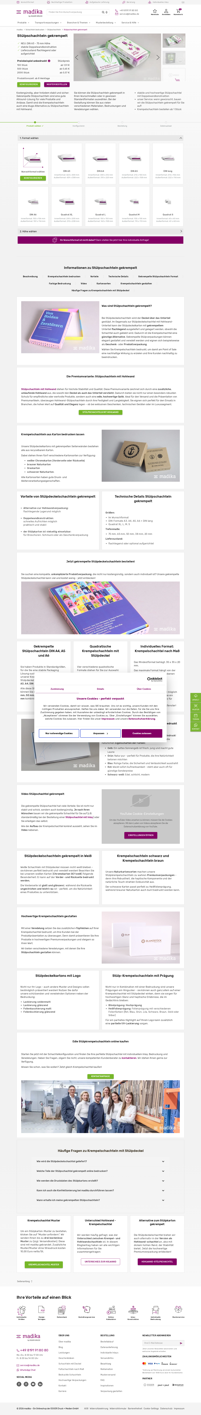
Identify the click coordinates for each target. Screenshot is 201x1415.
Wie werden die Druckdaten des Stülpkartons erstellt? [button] (67, 1180)
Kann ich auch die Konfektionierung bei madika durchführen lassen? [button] (75, 1190)
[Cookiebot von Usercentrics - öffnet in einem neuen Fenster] (149, 679)
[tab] (100, 1161)
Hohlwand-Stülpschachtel (157, 1262)
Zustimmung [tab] (57, 689)
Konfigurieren (29, 84)
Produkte (22, 22)
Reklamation (106, 1369)
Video (84, 283)
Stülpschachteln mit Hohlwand (38, 389)
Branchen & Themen (77, 22)
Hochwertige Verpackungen (72, 1380)
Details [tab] (100, 689)
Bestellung (107, 1335)
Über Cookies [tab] (144, 689)
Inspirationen (106, 1385)
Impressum (108, 719)
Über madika (65, 1341)
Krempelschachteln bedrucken (64, 276)
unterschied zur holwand (100, 1262)
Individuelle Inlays (109, 1352)
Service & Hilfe (129, 22)
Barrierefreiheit (135, 1408)
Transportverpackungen (47, 22)
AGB (86, 1408)
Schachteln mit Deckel (70, 1364)
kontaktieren (129, 1058)
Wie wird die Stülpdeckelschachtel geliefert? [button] (62, 1161)
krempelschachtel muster (44, 1264)
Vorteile (94, 276)
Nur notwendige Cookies (59, 733)
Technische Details (118, 276)
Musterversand (107, 1375)
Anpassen (98, 733)
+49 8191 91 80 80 (33, 1350)
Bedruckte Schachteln (70, 1375)
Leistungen (64, 1352)
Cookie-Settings (151, 1408)
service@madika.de (30, 1365)
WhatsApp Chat (28, 1370)
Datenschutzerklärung (141, 719)
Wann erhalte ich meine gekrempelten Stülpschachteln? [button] (68, 1200)
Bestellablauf (106, 1341)
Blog (61, 1347)
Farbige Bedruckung (60, 283)
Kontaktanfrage (100, 1076)
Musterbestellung (104, 22)
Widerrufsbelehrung (99, 1408)
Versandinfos (106, 1358)
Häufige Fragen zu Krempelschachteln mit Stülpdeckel (100, 290)
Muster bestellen (57, 84)
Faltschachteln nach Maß (71, 1369)
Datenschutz (166, 1408)
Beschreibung (30, 276)
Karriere (62, 1391)
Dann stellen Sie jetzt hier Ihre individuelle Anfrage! (104, 240)
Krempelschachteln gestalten (136, 283)
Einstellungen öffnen (140, 835)
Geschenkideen (66, 1358)
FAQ (102, 1380)
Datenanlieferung (109, 1347)
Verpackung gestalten (111, 1391)
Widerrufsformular (118, 1408)
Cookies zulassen (142, 733)
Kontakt (62, 1385)
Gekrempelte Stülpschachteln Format (158, 276)
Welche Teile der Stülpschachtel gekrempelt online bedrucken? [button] (72, 1171)
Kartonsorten (104, 283)
